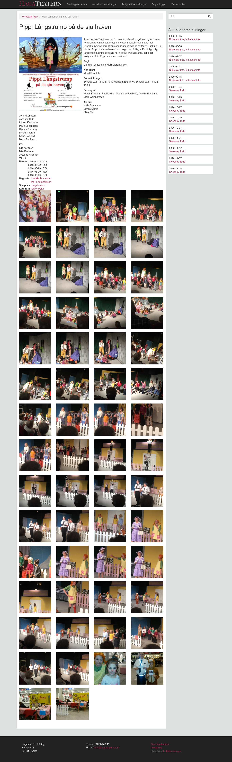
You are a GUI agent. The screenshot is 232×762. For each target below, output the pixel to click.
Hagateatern (38, 185)
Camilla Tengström (41, 178)
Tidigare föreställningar (134, 4)
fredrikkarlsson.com (172, 750)
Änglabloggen (159, 4)
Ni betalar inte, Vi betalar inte (184, 39)
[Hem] (41, 3)
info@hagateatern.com (107, 747)
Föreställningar (30, 16)
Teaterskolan (178, 4)
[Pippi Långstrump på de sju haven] (35, 206)
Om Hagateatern (76, 4)
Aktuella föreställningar (104, 4)
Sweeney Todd (177, 90)
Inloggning (156, 747)
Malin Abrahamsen (41, 181)
